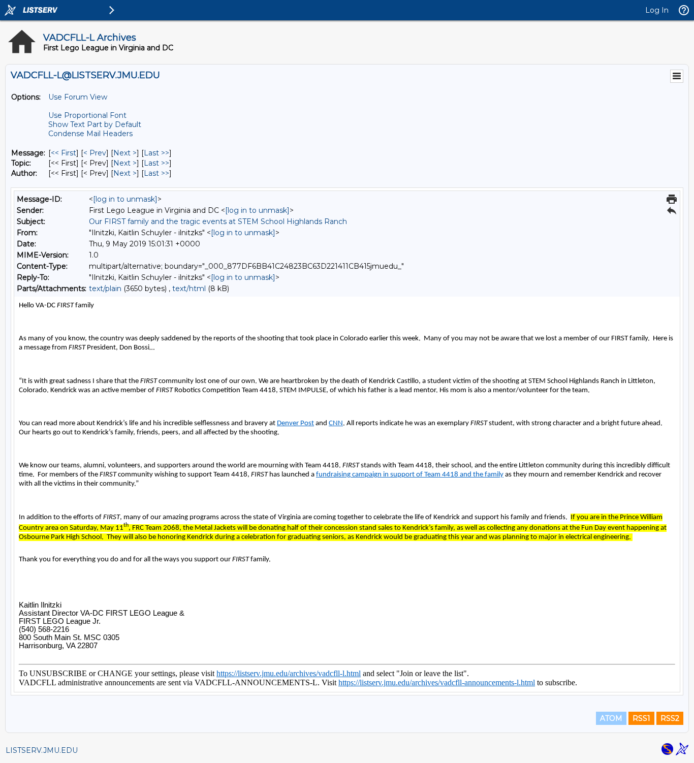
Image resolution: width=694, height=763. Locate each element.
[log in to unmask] (125, 199)
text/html (189, 288)
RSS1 (641, 718)
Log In (657, 10)
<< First (63, 152)
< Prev (94, 152)
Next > (125, 152)
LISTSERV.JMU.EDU (42, 750)
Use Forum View (77, 97)
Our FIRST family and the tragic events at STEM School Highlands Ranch (218, 221)
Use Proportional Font (87, 115)
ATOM (611, 718)
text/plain (105, 288)
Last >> (156, 152)
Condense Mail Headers (90, 133)
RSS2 (669, 718)
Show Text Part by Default (94, 124)
